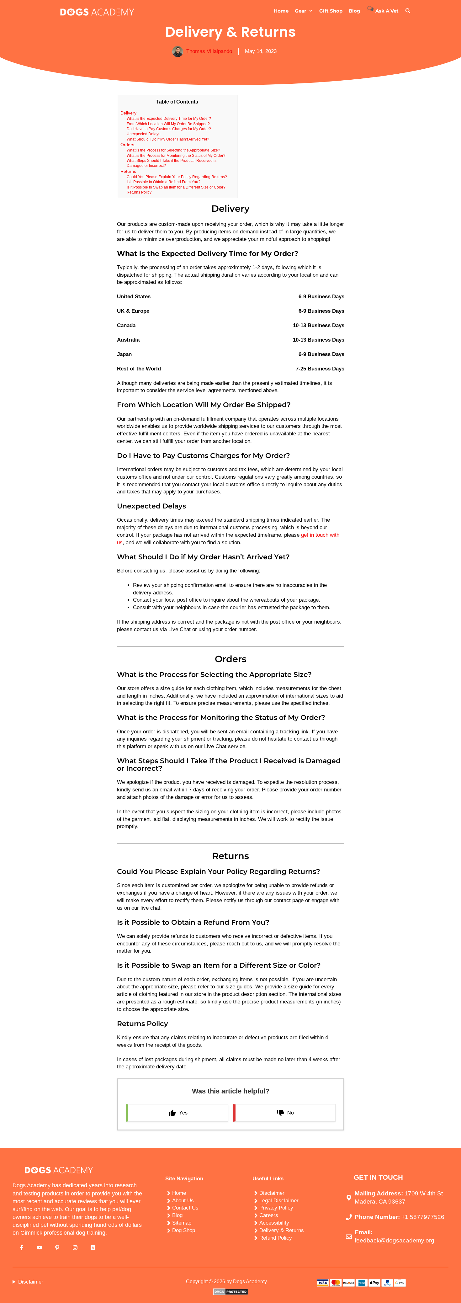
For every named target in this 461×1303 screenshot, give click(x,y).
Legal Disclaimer (279, 1201)
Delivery (128, 113)
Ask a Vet (386, 11)
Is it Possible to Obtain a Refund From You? (163, 182)
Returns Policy (139, 192)
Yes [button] (183, 1112)
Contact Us (185, 1208)
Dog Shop (183, 1230)
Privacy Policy (276, 1208)
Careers (268, 1216)
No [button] (290, 1112)
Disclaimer (271, 1193)
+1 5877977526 (422, 1217)
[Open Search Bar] (408, 11)
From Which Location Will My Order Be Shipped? (168, 124)
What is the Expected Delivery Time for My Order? (169, 118)
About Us (183, 1201)
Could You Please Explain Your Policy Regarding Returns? (177, 177)
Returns (128, 171)
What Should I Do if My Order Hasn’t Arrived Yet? (168, 139)
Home (281, 11)
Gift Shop (330, 11)
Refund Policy (275, 1238)
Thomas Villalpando (209, 51)
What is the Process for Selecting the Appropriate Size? (173, 150)
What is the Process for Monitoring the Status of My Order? (176, 155)
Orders (127, 144)
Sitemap (181, 1223)
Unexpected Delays (143, 134)
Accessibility (274, 1223)
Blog (354, 11)
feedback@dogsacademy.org (394, 1240)
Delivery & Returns (281, 1230)
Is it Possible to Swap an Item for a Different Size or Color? (176, 187)
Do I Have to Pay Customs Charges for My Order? (169, 129)
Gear (300, 11)
